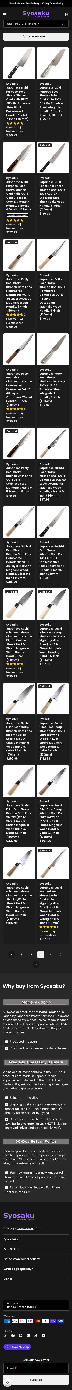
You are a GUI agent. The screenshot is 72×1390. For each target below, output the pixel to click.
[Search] (64, 24)
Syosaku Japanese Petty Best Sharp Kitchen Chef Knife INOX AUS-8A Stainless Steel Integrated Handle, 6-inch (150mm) (52, 385)
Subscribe (36, 1379)
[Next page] (36, 964)
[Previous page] (11, 954)
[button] (5, 14)
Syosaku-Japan (25, 1228)
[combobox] (36, 24)
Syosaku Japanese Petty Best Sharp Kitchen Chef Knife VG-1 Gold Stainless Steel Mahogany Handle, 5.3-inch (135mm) (19, 478)
